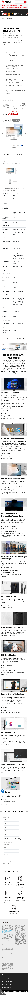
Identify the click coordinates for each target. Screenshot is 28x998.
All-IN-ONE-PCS (10, 18)
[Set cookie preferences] (3, 992)
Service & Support (6, 987)
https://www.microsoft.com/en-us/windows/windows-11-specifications (7, 931)
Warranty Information (7, 984)
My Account (5, 974)
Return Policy (5, 978)
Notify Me (16, 120)
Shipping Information (7, 981)
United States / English (23, 991)
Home (3, 18)
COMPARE (7, 120)
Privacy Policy (9, 991)
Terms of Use (15, 991)
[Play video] (18, 126)
